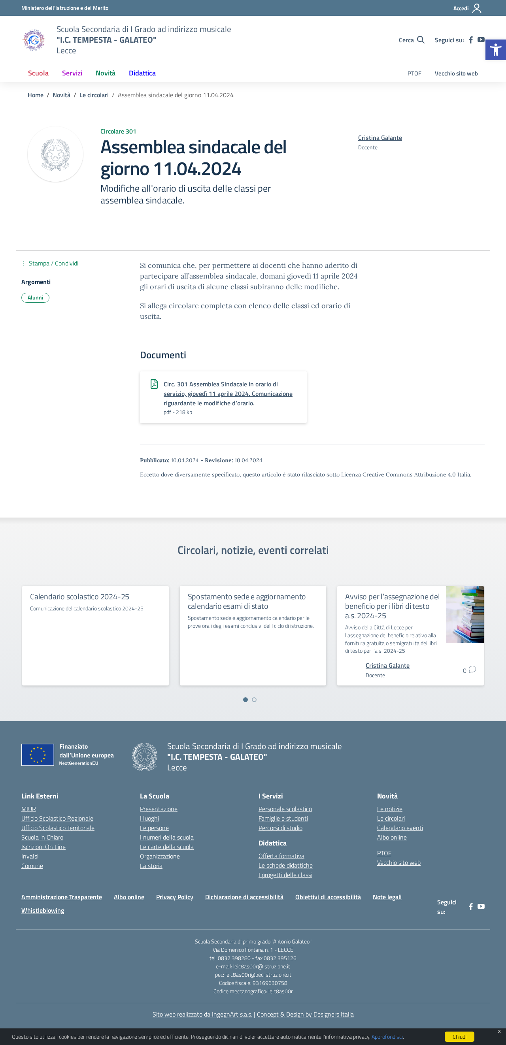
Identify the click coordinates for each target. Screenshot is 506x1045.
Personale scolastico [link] (285, 808)
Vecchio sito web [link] (456, 73)
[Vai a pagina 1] (245, 699)
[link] (495, 50)
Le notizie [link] (389, 808)
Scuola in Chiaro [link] (42, 837)
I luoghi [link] (149, 818)
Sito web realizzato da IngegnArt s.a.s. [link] (202, 1014)
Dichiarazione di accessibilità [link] (244, 897)
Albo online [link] (392, 837)
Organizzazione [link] (160, 856)
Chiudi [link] (459, 1036)
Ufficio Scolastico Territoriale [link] (57, 827)
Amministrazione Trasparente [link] (61, 897)
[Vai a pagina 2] (254, 699)
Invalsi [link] (29, 856)
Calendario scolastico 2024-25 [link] (79, 596)
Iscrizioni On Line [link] (43, 846)
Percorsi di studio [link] (280, 827)
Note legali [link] (387, 897)
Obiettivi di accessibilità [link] (328, 897)
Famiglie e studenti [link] (283, 818)
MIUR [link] (28, 808)
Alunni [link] (35, 297)
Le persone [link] (154, 827)
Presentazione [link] (158, 808)
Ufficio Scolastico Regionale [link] (57, 818)
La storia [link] (151, 865)
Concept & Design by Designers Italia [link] (305, 1014)
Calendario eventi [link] (400, 827)
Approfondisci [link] (387, 1036)
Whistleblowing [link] (42, 910)
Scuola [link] (38, 73)
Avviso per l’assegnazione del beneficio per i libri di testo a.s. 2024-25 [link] (392, 605)
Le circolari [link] (391, 818)
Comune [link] (32, 865)
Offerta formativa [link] (281, 855)
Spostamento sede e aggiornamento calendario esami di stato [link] (247, 601)
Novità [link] (105, 73)
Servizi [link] (72, 73)
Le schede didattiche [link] (286, 865)
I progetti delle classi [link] (285, 874)
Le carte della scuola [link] (167, 846)
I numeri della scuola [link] (167, 837)
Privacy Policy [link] (174, 897)
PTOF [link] (414, 73)
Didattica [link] (142, 73)
